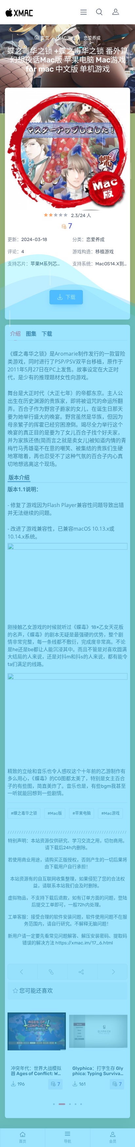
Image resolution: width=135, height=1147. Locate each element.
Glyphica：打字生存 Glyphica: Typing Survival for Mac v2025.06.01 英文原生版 (97, 1076)
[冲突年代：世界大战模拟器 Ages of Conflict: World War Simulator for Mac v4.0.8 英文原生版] (37, 1031)
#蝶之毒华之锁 (24, 813)
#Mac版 (55, 813)
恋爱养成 (92, 37)
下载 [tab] (47, 334)
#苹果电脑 (81, 813)
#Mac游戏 (110, 813)
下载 (70, 297)
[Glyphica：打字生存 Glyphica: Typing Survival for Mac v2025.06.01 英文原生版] (98, 1031)
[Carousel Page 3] (70, 1104)
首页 (45, 37)
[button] (99, 12)
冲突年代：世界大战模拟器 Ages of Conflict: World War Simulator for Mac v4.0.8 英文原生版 (36, 1076)
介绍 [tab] (15, 334)
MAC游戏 (66, 37)
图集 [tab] (31, 334)
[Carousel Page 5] (81, 1104)
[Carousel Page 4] (75, 1104)
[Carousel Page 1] (54, 1104)
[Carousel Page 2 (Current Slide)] (62, 1104)
